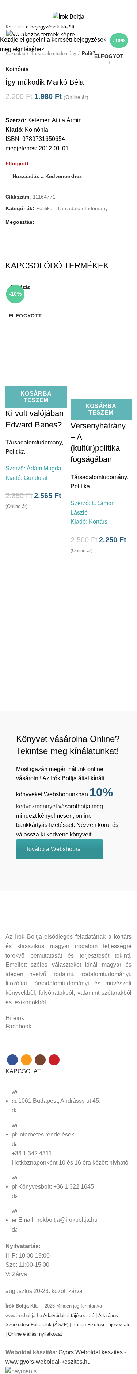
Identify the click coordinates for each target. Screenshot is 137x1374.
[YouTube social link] (81, 4)
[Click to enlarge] (18, 28)
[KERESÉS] (127, 26)
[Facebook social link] (56, 4)
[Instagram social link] (73, 4)
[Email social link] (64, 4)
